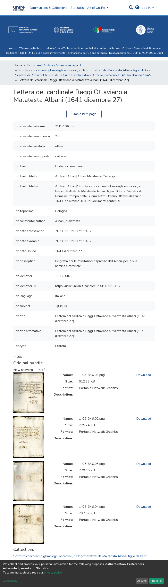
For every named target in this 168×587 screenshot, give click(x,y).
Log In (146, 8)
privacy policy (52, 573)
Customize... (10, 581)
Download (143, 375)
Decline (142, 581)
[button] (137, 7)
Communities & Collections (48, 8)
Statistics (77, 8)
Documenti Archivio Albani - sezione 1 (54, 65)
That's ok (156, 581)
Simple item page (84, 114)
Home (18, 65)
